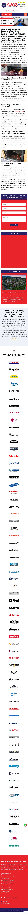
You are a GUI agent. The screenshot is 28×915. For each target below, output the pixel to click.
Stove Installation (5, 891)
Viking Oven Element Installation (12, 17)
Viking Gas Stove (19, 111)
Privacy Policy (4, 892)
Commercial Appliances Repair (8, 876)
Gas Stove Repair (5, 878)
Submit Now (14, 224)
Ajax (2, 17)
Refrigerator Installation (7, 889)
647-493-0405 (6, 903)
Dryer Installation (5, 886)
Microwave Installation (6, 887)
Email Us (5, 901)
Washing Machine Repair (7, 883)
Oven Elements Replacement (8, 882)
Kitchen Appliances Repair (7, 880)
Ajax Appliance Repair (22, 909)
